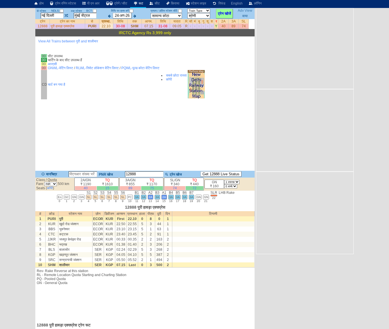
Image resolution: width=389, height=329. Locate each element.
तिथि (120, 21)
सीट (157, 3)
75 (152, 188)
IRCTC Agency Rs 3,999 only (145, 32)
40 (224, 26)
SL (243, 21)
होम (41, 3)
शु (207, 21)
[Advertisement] (145, 302)
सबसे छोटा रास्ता (176, 75)
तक (134, 21)
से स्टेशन (41, 11)
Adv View (245, 11)
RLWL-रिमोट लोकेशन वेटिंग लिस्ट (97, 68)
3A (234, 21)
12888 (43, 26)
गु (203, 21)
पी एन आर (92, 3)
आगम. (148, 21)
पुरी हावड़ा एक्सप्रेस (62, 26)
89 (234, 26)
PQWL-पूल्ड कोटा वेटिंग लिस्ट (140, 68)
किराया (174, 3)
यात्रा (177, 21)
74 (244, 26)
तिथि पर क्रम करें (120, 10)
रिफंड (221, 3)
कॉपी (169, 79)
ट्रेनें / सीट (120, 3)
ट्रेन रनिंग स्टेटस (65, 3)
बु (199, 21)
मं (195, 21)
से (92, 21)
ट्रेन (42, 21)
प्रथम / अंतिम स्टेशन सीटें (164, 10)
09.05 (177, 26)
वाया (245, 16)
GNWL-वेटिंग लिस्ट (60, 68)
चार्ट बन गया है (56, 85)
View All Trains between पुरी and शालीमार (68, 41)
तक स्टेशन (76, 11)
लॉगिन (257, 3)
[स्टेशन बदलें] (66, 16)
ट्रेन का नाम (67, 21)
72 (194, 188)
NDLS (55, 10)
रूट (140, 3)
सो (190, 21)
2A (223, 21)
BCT (89, 10)
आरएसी (52, 64)
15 (107, 188)
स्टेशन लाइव (198, 3)
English (237, 3)
